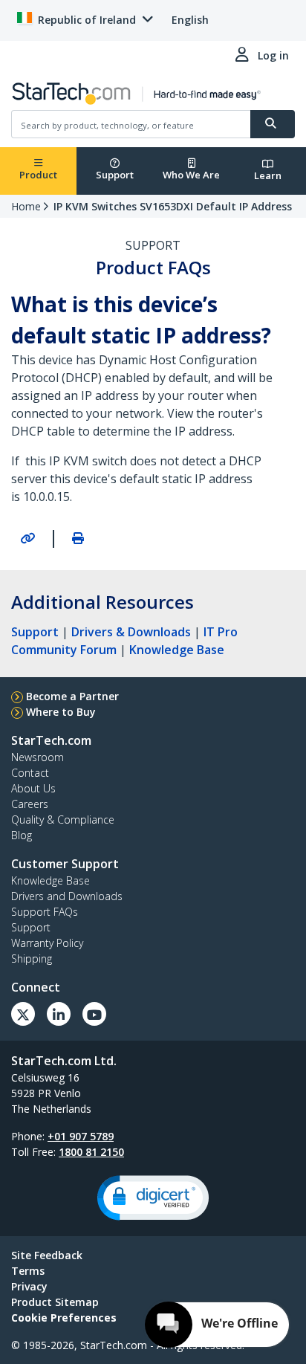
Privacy (29, 1286)
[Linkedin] (59, 1014)
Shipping (31, 958)
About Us (33, 788)
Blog (21, 835)
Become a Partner (72, 696)
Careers (29, 804)
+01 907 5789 (81, 1136)
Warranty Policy (47, 943)
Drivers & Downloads (131, 632)
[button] (153, 1197)
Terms (28, 1271)
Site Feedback (46, 1255)
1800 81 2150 (91, 1152)
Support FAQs (44, 912)
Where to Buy (61, 712)
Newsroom (37, 757)
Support (115, 174)
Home (26, 206)
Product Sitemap (55, 1302)
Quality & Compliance (62, 819)
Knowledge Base (176, 649)
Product (38, 174)
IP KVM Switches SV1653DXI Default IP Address (172, 206)
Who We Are (191, 174)
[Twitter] (23, 1014)
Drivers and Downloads (67, 896)
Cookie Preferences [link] (64, 1317)
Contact (30, 773)
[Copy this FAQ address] (27, 538)
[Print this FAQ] (78, 538)
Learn (267, 175)
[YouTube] (94, 1014)
